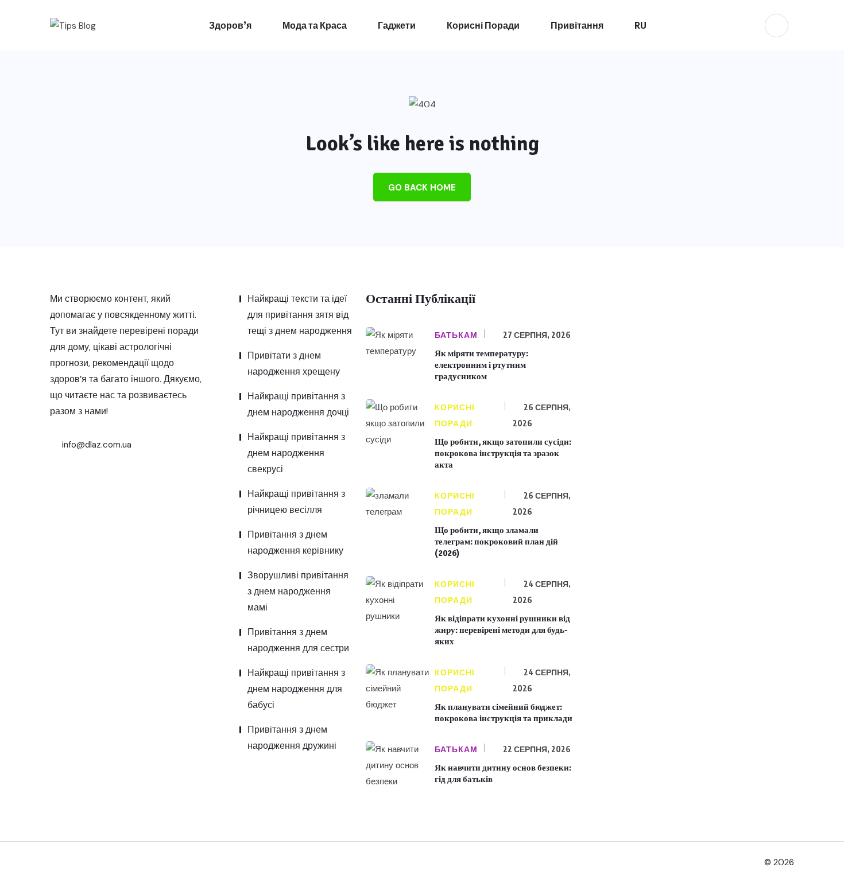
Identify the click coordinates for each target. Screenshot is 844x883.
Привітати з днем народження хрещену (293, 363)
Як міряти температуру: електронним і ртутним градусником (481, 365)
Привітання (577, 25)
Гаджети (397, 25)
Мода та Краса (314, 25)
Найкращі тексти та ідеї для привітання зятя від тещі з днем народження (299, 315)
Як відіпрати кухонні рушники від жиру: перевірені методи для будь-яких (502, 630)
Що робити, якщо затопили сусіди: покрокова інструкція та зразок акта (503, 453)
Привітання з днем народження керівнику (295, 542)
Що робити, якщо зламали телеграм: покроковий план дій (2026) (496, 541)
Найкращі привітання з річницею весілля (296, 502)
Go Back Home (422, 187)
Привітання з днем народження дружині (291, 737)
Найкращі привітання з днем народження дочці (298, 404)
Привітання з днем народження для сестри (298, 640)
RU (640, 25)
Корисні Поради (483, 25)
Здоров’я (230, 25)
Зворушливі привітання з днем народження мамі (298, 591)
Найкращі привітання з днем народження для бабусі (296, 689)
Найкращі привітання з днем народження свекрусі (296, 453)
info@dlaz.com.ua (95, 444)
